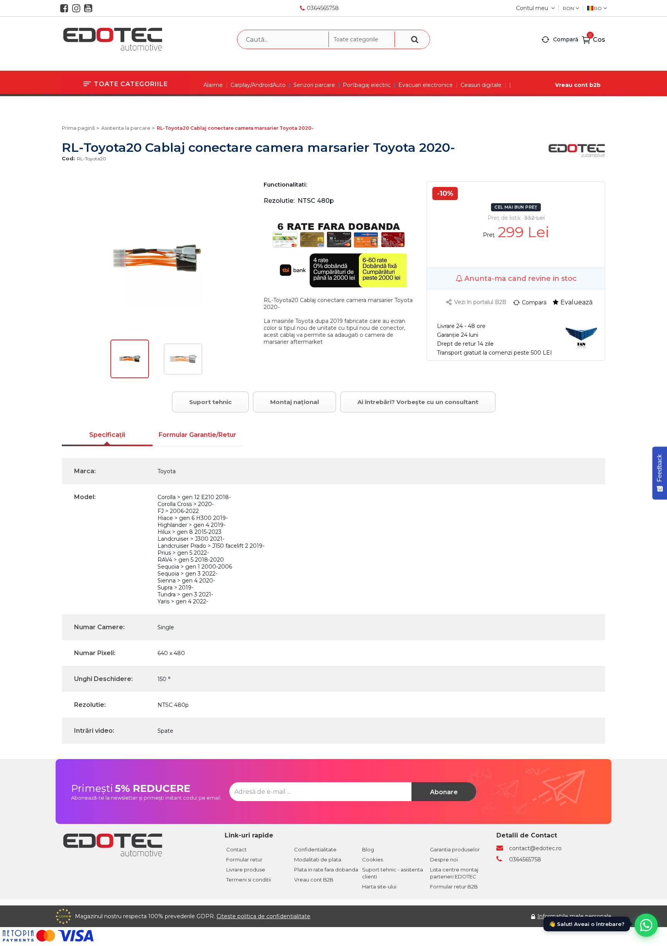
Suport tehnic (210, 402)
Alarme (213, 85)
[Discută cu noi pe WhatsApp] (646, 925)
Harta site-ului (379, 886)
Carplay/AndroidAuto (258, 85)
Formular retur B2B (454, 886)
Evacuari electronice (425, 85)
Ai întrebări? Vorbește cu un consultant (417, 402)
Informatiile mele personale (574, 916)
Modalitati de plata (317, 859)
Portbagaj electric (367, 85)
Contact (236, 849)
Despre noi (444, 859)
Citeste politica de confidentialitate (263, 916)
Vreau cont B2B (314, 879)
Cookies (372, 859)
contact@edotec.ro (535, 848)
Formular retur (244, 859)
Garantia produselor (455, 849)
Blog (368, 849)
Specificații (107, 434)
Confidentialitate (315, 849)
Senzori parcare (314, 85)
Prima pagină (78, 128)
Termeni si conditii (248, 879)
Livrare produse (245, 869)
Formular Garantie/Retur (197, 434)
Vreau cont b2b (578, 85)
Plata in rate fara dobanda (326, 869)
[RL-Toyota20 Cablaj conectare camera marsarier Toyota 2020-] (129, 376)
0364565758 (323, 8)
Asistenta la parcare (126, 128)
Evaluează (576, 302)
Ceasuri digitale (480, 85)
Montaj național (294, 402)
